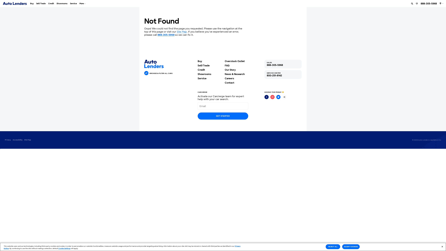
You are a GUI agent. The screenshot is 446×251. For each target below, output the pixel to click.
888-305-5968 (429, 3)
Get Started (223, 116)
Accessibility (18, 140)
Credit (51, 3)
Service (73, 3)
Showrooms (62, 3)
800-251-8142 (274, 75)
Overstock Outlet (235, 61)
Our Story (230, 69)
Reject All (333, 247)
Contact (229, 82)
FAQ (227, 65)
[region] (223, 247)
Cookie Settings (64, 248)
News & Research (235, 74)
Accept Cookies (351, 247)
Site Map (182, 31)
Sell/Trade (41, 3)
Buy (32, 3)
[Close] (442, 246)
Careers (229, 78)
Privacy (8, 140)
